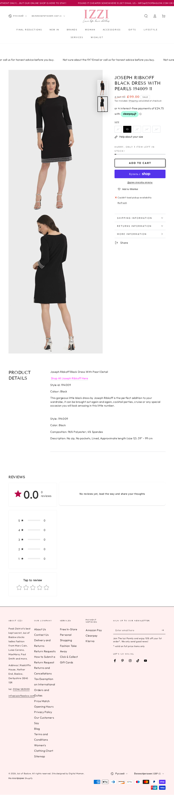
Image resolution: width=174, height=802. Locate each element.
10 (127, 129)
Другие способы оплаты (140, 182)
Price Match (42, 701)
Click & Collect (69, 656)
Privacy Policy (43, 712)
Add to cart (140, 163)
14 (146, 129)
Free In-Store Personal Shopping (68, 635)
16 (156, 129)
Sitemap (39, 756)
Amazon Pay (94, 630)
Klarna (90, 641)
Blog (37, 728)
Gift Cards (66, 662)
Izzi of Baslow (24, 773)
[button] (146, 16)
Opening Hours (44, 706)
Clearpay (92, 635)
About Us (40, 629)
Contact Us (41, 634)
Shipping (133, 100)
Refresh (122, 202)
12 (137, 129)
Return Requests (45, 651)
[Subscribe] (164, 630)
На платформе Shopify (20, 778)
